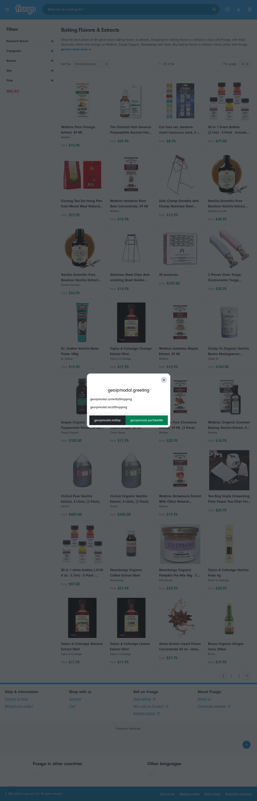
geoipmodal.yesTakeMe (146, 420)
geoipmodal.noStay (107, 420)
